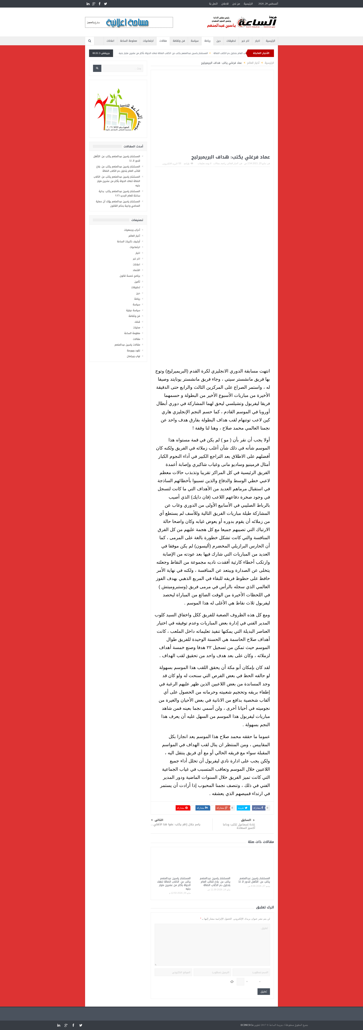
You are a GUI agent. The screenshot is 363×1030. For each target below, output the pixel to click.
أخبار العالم (232, 163)
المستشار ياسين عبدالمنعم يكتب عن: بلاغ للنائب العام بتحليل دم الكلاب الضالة (215, 882)
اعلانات (110, 40)
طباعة (187, 163)
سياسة (195, 40)
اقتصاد (136, 270)
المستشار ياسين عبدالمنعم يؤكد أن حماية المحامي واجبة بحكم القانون (118, 203)
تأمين (137, 281)
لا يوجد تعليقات (204, 163)
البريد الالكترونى (170, 163)
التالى (159, 820)
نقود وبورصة (133, 350)
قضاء (137, 321)
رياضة (207, 40)
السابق (246, 820)
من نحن (236, 3)
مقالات (163, 40)
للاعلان (225, 3)
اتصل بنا (213, 3)
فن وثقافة (179, 40)
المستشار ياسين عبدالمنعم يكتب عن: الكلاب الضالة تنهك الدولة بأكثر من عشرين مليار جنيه (184, 53)
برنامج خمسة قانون (130, 275)
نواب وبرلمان (133, 356)
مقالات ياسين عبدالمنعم (127, 344)
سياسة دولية (133, 310)
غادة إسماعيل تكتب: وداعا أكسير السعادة (239, 826)
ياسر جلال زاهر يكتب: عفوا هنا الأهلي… (175, 824)
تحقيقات (231, 40)
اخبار (257, 40)
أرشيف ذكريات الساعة (128, 241)
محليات (136, 327)
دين (218, 40)
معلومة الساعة (128, 40)
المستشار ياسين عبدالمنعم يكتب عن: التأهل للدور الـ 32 (254, 880)
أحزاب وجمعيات (132, 230)
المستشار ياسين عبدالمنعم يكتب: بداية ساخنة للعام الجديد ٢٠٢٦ (119, 193)
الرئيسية (248, 3)
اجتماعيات (148, 40)
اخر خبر (245, 40)
